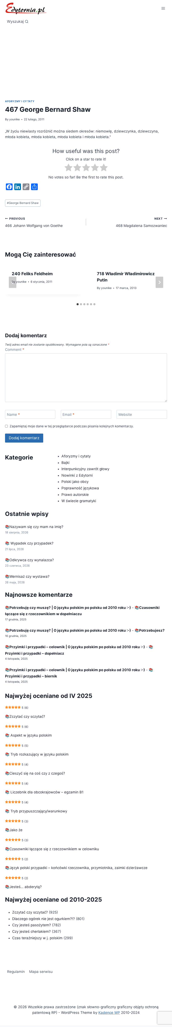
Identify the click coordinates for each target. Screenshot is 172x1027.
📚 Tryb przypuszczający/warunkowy (36, 811)
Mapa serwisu (41, 972)
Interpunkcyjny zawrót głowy (85, 469)
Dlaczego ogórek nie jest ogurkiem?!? (43, 919)
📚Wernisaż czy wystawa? (27, 576)
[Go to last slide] (12, 282)
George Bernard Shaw (23, 203)
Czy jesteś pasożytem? (31, 925)
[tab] (78, 304)
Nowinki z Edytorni (77, 475)
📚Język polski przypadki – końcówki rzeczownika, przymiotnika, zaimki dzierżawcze (76, 868)
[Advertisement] (86, 58)
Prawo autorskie (75, 495)
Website (125, 414)
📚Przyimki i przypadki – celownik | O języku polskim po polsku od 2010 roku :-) (75, 647)
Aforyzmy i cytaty (19, 101)
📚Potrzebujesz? (150, 630)
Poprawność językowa (80, 488)
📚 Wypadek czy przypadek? (29, 543)
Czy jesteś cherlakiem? (32, 931)
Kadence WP (109, 1012)
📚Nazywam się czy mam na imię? (34, 527)
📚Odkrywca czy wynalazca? (29, 560)
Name (13, 414)
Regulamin (16, 972)
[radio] (68, 168)
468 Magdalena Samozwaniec (141, 222)
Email (68, 414)
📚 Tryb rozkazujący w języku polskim (37, 754)
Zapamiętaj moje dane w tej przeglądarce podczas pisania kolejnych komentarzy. (72, 426)
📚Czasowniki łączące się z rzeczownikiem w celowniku (52, 849)
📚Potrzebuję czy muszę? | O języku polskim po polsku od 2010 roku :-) (68, 608)
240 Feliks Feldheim (32, 273)
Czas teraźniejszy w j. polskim (37, 938)
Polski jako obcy (75, 482)
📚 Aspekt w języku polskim (28, 735)
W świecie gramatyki (78, 501)
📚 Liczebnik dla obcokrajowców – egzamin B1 (44, 792)
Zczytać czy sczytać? (30, 912)
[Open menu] (163, 8)
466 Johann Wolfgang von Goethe (34, 222)
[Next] (159, 282)
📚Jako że (13, 830)
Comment (14, 349)
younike (14, 119)
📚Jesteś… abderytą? (23, 887)
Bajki (65, 463)
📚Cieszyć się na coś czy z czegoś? (35, 773)
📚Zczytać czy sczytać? (25, 716)
